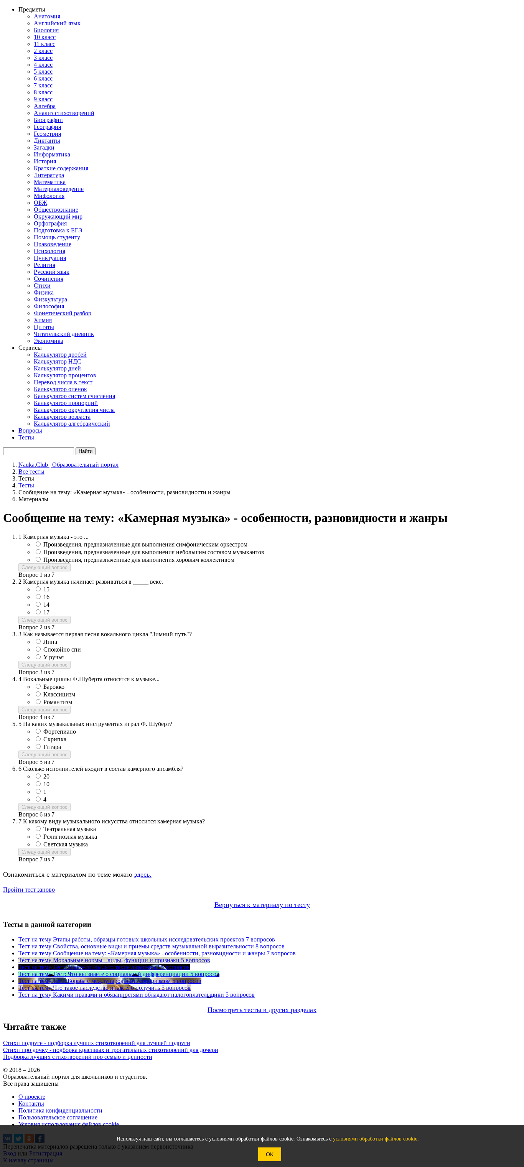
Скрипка (54, 739)
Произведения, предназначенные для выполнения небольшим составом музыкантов (153, 552)
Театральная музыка (69, 829)
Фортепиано (59, 731)
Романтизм (57, 702)
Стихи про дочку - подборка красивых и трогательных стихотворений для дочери (110, 1050)
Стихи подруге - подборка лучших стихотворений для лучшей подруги (96, 1043)
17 (46, 612)
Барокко (53, 686)
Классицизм (59, 694)
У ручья (53, 657)
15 (46, 589)
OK (270, 1154)
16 (46, 597)
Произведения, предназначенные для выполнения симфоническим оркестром (145, 544)
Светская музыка (65, 844)
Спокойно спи (62, 649)
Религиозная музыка (70, 836)
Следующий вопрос (44, 567)
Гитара (52, 747)
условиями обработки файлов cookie (375, 1139)
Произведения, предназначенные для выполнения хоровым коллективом (138, 559)
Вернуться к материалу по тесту (262, 905)
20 (46, 776)
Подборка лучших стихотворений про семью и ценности (77, 1056)
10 (46, 784)
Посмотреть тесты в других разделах (262, 1010)
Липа (50, 642)
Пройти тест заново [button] (29, 889)
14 (46, 604)
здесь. (143, 874)
